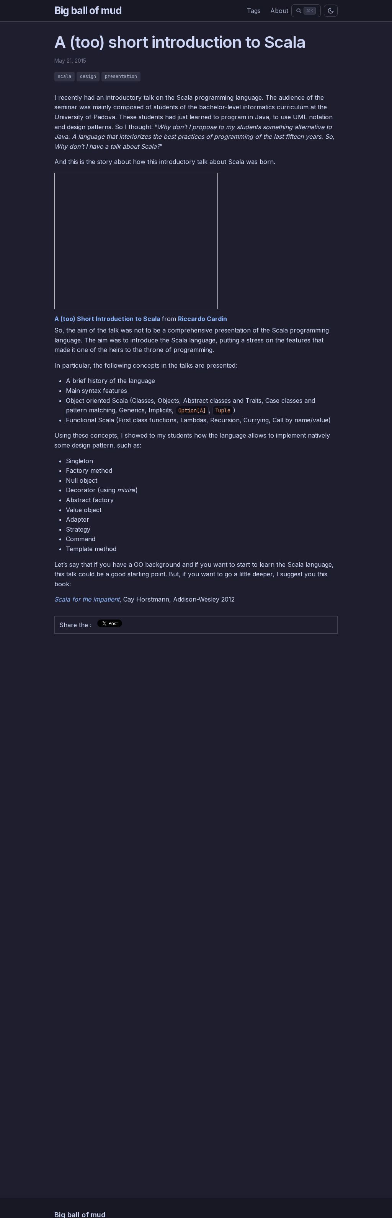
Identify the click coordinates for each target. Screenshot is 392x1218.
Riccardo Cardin (202, 319)
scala (64, 76)
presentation (121, 76)
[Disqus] (196, 734)
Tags (254, 11)
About (279, 11)
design (88, 76)
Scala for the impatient (86, 599)
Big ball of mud (88, 10)
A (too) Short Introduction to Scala (108, 319)
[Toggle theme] (331, 11)
